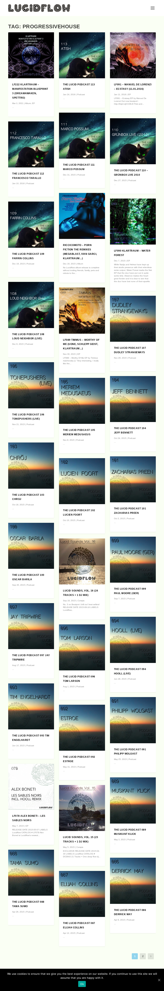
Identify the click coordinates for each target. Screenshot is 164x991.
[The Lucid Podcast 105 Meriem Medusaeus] (82, 401)
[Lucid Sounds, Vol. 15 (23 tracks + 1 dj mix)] (82, 808)
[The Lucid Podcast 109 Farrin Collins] (31, 225)
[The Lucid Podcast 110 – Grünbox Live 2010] (133, 141)
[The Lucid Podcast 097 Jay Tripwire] (31, 626)
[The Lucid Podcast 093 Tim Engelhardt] (31, 706)
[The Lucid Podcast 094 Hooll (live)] (133, 640)
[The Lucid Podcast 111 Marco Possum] (82, 136)
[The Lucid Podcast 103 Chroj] (31, 465)
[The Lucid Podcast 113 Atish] (82, 55)
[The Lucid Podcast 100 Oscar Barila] (31, 546)
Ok (82, 984)
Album (28, 103)
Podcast (30, 183)
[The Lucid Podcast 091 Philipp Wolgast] (133, 720)
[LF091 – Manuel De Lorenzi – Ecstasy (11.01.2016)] (133, 55)
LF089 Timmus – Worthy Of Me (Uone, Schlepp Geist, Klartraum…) (81, 344)
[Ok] (159, 980)
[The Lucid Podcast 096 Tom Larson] (82, 647)
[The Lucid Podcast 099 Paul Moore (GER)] (133, 560)
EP (33, 103)
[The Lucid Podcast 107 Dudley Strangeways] (133, 319)
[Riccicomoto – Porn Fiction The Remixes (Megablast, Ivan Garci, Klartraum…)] (82, 216)
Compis (81, 600)
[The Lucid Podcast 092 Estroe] (82, 728)
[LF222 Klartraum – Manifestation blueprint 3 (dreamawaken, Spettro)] (31, 55)
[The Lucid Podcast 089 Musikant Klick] (133, 800)
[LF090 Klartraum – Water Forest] (133, 222)
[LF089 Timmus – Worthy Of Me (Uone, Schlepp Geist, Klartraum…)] (82, 310)
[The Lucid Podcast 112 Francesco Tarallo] (31, 144)
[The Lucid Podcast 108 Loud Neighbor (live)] (31, 305)
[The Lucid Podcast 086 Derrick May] (133, 881)
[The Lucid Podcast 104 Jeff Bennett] (133, 399)
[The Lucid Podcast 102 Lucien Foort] (82, 481)
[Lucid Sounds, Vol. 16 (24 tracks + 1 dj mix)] (82, 561)
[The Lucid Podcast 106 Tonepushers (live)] (31, 385)
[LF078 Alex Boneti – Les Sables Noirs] (31, 787)
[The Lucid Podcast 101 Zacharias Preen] (133, 479)
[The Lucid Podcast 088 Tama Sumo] (31, 873)
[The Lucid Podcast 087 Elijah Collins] (82, 894)
